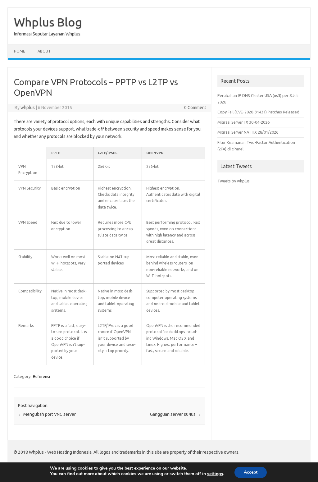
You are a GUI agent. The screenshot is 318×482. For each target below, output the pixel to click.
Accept (250, 472)
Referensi (41, 376)
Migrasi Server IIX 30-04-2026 (243, 122)
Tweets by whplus (233, 181)
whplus (27, 107)
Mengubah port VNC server (47, 414)
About (44, 51)
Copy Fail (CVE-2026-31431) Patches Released (258, 112)
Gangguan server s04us (175, 414)
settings (215, 474)
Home (19, 51)
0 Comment (195, 107)
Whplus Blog (48, 22)
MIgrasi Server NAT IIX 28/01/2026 (247, 132)
